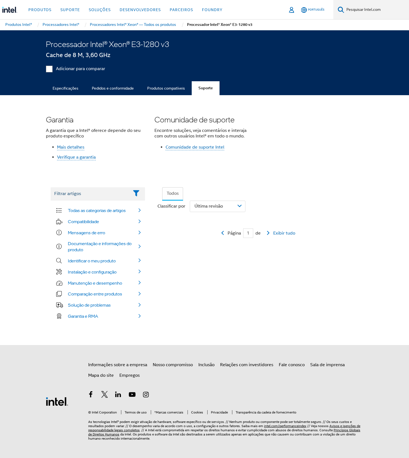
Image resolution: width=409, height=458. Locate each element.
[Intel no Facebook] (90, 395)
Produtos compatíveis (166, 88)
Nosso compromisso (173, 365)
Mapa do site (101, 375)
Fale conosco (292, 365)
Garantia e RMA (83, 316)
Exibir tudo (284, 233)
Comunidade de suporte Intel (195, 147)
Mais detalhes (70, 147)
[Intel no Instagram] (146, 395)
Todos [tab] (173, 193)
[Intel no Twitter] (104, 395)
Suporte (205, 88)
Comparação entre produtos (95, 294)
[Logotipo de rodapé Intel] (57, 401)
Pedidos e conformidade (113, 88)
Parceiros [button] (181, 9)
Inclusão (206, 365)
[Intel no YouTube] (132, 395)
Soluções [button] (100, 9)
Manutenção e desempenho (95, 283)
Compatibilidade (83, 221)
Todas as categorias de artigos (97, 210)
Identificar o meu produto (92, 261)
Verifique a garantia (76, 157)
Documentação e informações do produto (100, 246)
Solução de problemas (89, 305)
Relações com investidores (246, 365)
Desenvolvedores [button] (140, 9)
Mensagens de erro (86, 232)
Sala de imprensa (327, 365)
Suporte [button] (70, 9)
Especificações (65, 88)
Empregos (129, 375)
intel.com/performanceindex (285, 426)
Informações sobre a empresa (117, 365)
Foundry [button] (212, 9)
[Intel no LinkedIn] (118, 395)
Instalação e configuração (92, 272)
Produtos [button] (39, 9)
